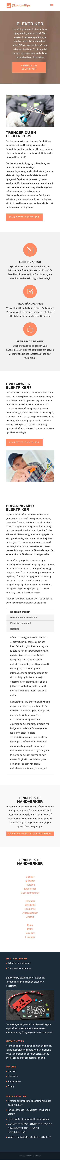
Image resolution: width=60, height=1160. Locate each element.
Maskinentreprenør (30, 893)
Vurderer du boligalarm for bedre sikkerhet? (29, 1137)
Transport (30, 885)
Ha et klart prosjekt (20, 612)
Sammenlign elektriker (29, 67)
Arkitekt (30, 917)
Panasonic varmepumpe (20, 968)
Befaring (14, 629)
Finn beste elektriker (24, 217)
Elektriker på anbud (20, 623)
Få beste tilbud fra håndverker (30, 833)
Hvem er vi (13, 1076)
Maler (30, 929)
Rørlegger (30, 901)
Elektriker (30, 881)
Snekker (30, 877)
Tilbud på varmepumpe (19, 963)
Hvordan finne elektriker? (23, 617)
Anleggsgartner (30, 913)
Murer (30, 925)
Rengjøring (30, 909)
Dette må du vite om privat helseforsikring (28, 1119)
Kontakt (11, 1071)
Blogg (11, 1086)
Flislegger (30, 937)
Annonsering (14, 1081)
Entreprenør (30, 889)
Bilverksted (30, 905)
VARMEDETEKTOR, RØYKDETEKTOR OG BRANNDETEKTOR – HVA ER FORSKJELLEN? (30, 1128)
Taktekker (30, 933)
